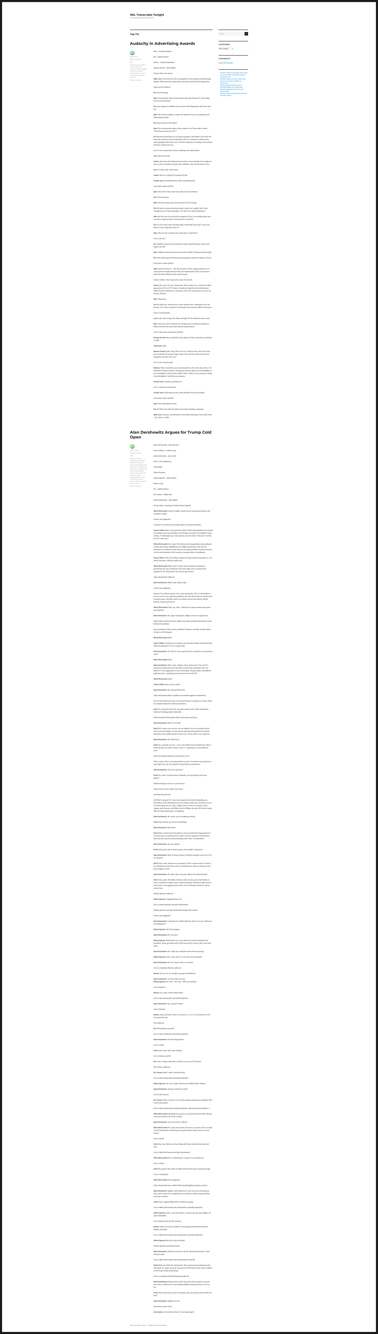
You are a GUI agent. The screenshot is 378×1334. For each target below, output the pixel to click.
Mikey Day (141, 477)
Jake (131, 75)
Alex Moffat (141, 65)
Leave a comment (136, 80)
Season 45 (138, 481)
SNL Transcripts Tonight (147, 14)
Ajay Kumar (133, 56)
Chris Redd (139, 467)
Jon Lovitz (138, 473)
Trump (137, 483)
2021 (131, 62)
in (140, 73)
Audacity (133, 69)
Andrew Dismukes (136, 67)
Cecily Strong (138, 464)
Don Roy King (134, 450)
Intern (144, 73)
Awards (138, 69)
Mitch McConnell (135, 479)
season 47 (133, 77)
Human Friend (134, 73)
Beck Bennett (134, 462)
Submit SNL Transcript (226, 63)
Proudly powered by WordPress (157, 1325)
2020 (131, 456)
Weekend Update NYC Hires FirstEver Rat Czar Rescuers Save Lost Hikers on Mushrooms (233, 81)
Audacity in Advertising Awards (162, 43)
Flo (132, 71)
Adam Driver (134, 458)
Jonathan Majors (139, 75)
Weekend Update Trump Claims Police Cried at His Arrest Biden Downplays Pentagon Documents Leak (233, 75)
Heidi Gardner (138, 71)
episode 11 (141, 469)
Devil (136, 469)
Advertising (133, 65)
